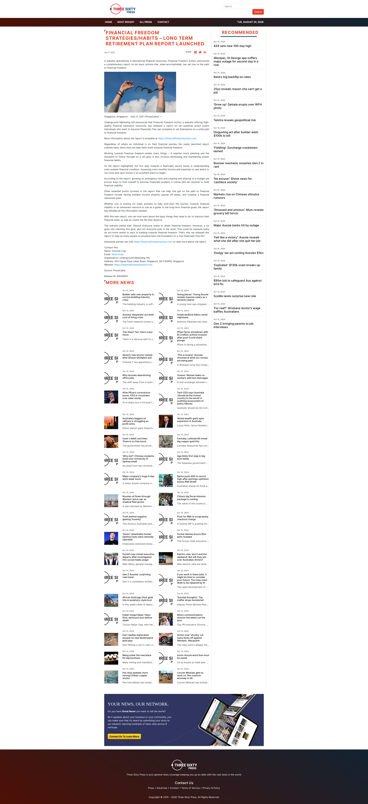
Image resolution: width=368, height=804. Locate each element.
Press (151, 787)
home (108, 22)
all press (146, 22)
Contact (163, 22)
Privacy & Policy (211, 787)
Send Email (117, 254)
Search (258, 11)
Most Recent (125, 22)
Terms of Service (190, 787)
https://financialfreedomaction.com (177, 138)
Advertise (162, 787)
